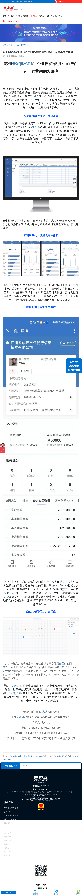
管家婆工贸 (27, 765)
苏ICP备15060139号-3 (41, 797)
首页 (5, 16)
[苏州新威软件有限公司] (14, 8)
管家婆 (18, 64)
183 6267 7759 (13, 21)
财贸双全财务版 (10, 819)
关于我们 (11, 16)
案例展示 (26, 16)
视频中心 (58, 16)
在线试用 (9, 892)
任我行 (63, 663)
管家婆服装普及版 (11, 816)
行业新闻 (22, 45)
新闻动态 (34, 16)
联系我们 (42, 16)
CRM (30, 64)
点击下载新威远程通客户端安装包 (74, 366)
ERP (65, 585)
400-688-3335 (63, 1)
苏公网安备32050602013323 (42, 800)
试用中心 (50, 16)
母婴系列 (7, 823)
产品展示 (18, 16)
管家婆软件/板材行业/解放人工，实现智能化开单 (24, 756)
